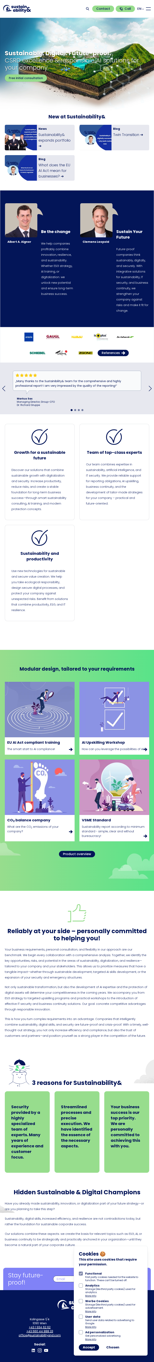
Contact (103, 8)
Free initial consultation (26, 78)
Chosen (112, 1347)
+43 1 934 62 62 (40, 1327)
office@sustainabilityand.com (40, 1335)
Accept (89, 1347)
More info (90, 1296)
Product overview (77, 854)
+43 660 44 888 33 (39, 1331)
